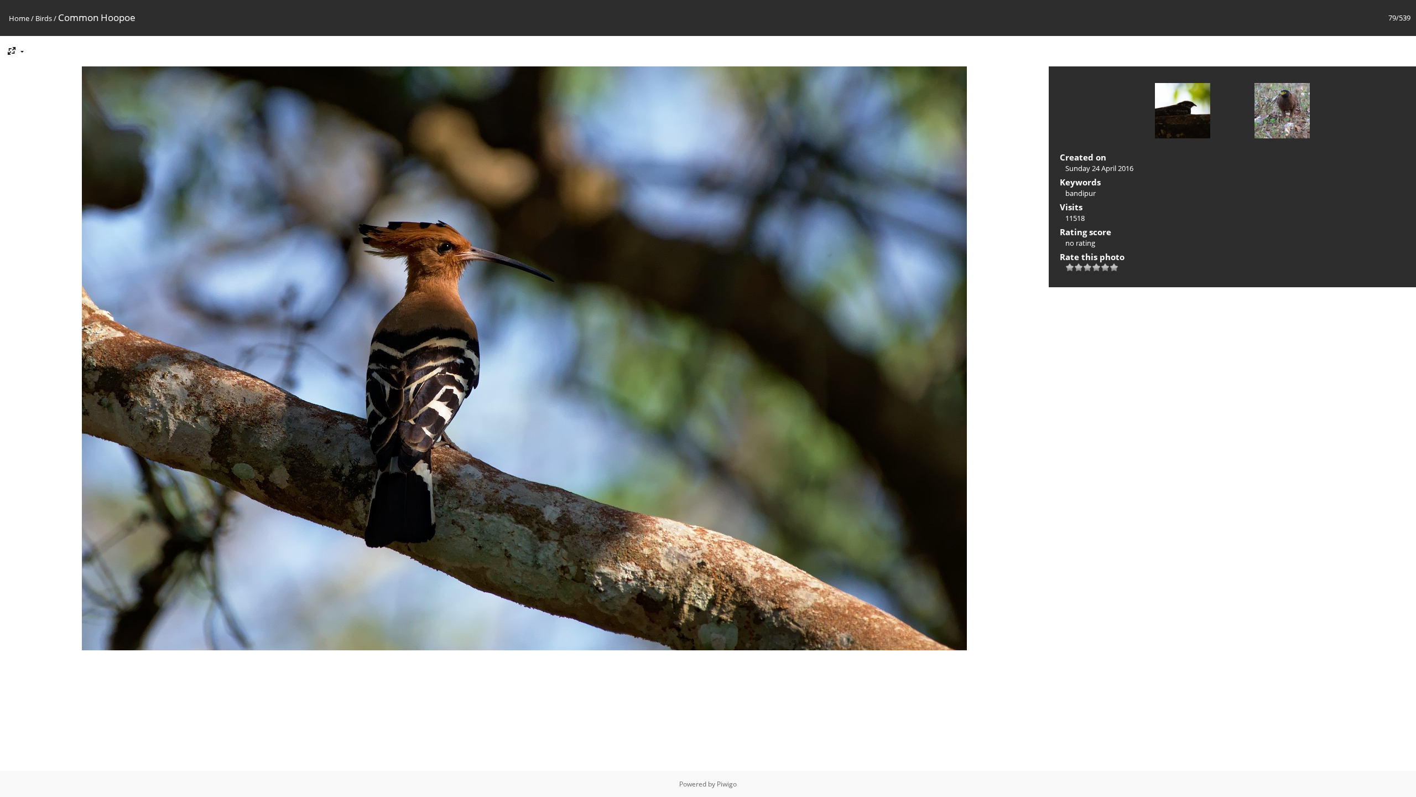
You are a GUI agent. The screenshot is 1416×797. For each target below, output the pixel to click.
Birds (43, 18)
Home (19, 18)
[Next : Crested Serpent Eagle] (1282, 112)
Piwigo (727, 784)
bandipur (1080, 193)
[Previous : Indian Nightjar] (1182, 112)
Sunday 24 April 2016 (1099, 168)
